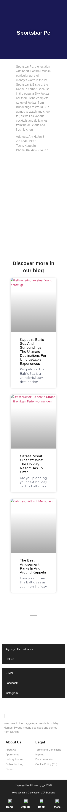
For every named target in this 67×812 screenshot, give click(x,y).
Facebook (12, 682)
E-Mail (9, 672)
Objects (26, 806)
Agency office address (19, 649)
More (57, 806)
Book (41, 806)
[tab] (33, 649)
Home (9, 806)
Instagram (12, 693)
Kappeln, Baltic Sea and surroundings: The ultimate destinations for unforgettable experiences (33, 351)
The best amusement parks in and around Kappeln (33, 566)
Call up (10, 659)
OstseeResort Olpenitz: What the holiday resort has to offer (31, 464)
